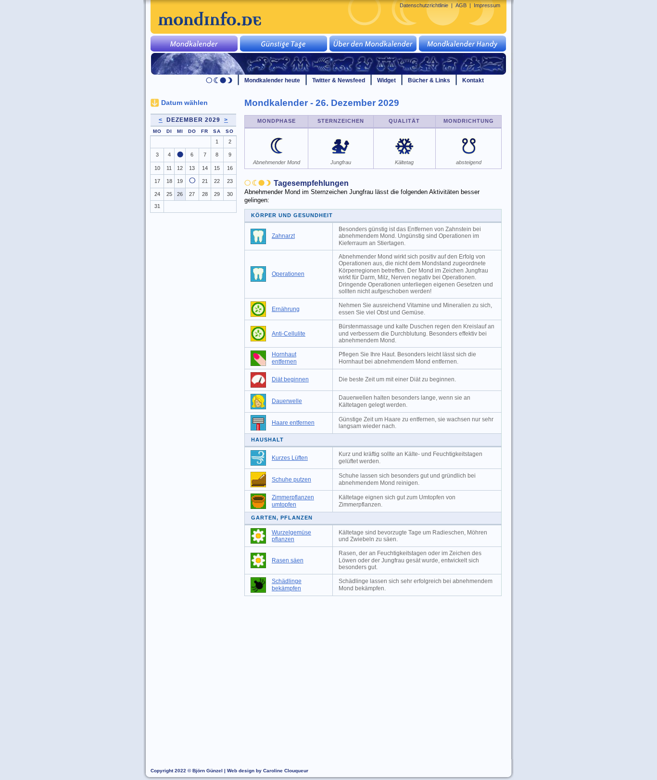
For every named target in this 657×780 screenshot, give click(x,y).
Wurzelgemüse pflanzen (291, 536)
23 (230, 181)
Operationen (288, 274)
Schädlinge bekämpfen (287, 585)
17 (157, 181)
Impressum (487, 5)
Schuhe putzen (291, 479)
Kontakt (473, 80)
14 (205, 168)
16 (230, 168)
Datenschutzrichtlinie (424, 5)
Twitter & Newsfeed (338, 80)
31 (157, 206)
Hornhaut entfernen (284, 358)
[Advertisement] (378, 673)
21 (205, 181)
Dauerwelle (287, 401)
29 (217, 194)
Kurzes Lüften (290, 458)
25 (169, 194)
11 (169, 168)
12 (180, 168)
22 (217, 181)
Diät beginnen (290, 379)
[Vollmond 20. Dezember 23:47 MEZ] (192, 181)
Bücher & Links (429, 80)
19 (180, 181)
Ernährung (286, 309)
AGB (461, 5)
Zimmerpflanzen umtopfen (293, 501)
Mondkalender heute (272, 80)
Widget (386, 80)
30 (230, 194)
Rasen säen (287, 560)
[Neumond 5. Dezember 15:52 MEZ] (180, 155)
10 (157, 168)
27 (192, 194)
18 (169, 181)
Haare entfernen (293, 422)
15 (217, 168)
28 (205, 194)
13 (192, 168)
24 (157, 194)
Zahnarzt (283, 236)
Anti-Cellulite (288, 333)
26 (180, 194)
